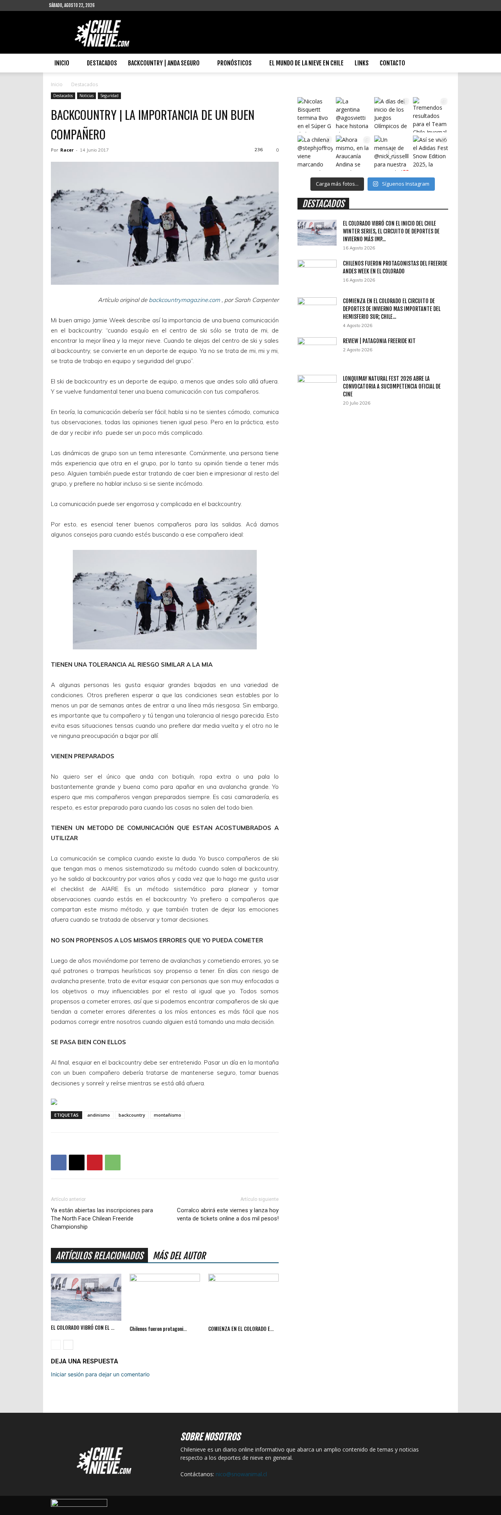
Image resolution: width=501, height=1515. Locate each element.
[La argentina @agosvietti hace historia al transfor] (353, 114)
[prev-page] (56, 1345)
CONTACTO (392, 63)
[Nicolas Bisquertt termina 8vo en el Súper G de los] (315, 114)
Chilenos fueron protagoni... (158, 1328)
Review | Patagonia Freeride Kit (379, 341)
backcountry (132, 1115)
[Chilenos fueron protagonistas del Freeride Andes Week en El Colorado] (165, 1298)
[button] (442, 63)
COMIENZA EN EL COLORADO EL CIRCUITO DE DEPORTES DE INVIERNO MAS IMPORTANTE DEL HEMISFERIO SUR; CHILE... (391, 309)
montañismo (167, 1115)
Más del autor (179, 1256)
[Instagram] (126, 5)
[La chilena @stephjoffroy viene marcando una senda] (315, 153)
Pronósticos (234, 63)
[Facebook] (113, 5)
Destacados (102, 63)
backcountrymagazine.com (184, 300)
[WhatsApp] (113, 1162)
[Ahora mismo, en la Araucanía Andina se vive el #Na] (353, 153)
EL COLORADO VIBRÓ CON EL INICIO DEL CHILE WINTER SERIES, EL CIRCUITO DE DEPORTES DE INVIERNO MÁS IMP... (391, 231)
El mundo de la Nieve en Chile (306, 63)
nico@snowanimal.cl (241, 1474)
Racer (67, 150)
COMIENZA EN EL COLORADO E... (241, 1328)
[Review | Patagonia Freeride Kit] (317, 351)
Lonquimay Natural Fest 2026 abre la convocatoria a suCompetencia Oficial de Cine (392, 386)
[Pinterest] (95, 1162)
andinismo (98, 1115)
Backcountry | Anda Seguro (164, 63)
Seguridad (109, 95)
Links (362, 63)
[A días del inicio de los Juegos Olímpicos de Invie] (391, 114)
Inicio (61, 63)
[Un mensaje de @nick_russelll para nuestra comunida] (391, 153)
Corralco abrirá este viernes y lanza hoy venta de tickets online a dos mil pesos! (228, 1214)
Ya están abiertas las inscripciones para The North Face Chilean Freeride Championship (102, 1218)
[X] (77, 1162)
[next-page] (68, 1345)
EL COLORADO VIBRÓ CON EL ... (82, 1327)
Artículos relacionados (99, 1256)
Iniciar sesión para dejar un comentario (100, 1374)
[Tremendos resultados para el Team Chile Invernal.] (430, 114)
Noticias (86, 95)
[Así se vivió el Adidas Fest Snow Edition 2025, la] (430, 153)
